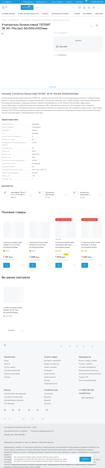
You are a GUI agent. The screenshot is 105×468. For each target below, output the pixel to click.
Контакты (79, 2)
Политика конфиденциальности (42, 431)
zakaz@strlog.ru (85, 393)
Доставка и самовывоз (52, 361)
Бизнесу (69, 2)
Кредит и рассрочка (51, 364)
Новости (7, 364)
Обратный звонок (87, 398)
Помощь (7, 377)
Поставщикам (9, 403)
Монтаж (47, 380)
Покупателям (28, 2)
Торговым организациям (13, 397)
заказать (78, 40)
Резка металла (49, 374)
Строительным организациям (15, 394)
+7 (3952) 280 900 (96, 2)
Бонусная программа (12, 374)
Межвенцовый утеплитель (88, 370)
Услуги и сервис (57, 2)
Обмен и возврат (50, 367)
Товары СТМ (83, 377)
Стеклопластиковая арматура (90, 374)
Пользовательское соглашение (15, 431)
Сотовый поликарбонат (87, 367)
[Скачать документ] (31, 195)
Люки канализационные (87, 380)
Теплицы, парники (85, 364)
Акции (6, 361)
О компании (48, 394)
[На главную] (13, 7)
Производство (41, 2)
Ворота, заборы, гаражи (88, 361)
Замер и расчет (50, 377)
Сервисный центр (50, 384)
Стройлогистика (51, 390)
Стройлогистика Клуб (12, 370)
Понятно (85, 459)
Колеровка (48, 370)
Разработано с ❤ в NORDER (14, 435)
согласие (24, 461)
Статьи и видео (9, 367)
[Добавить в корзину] (6, 265)
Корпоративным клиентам (13, 400)
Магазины (47, 397)
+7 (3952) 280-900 (86, 390)
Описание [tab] (52, 87)
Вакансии (47, 400)
